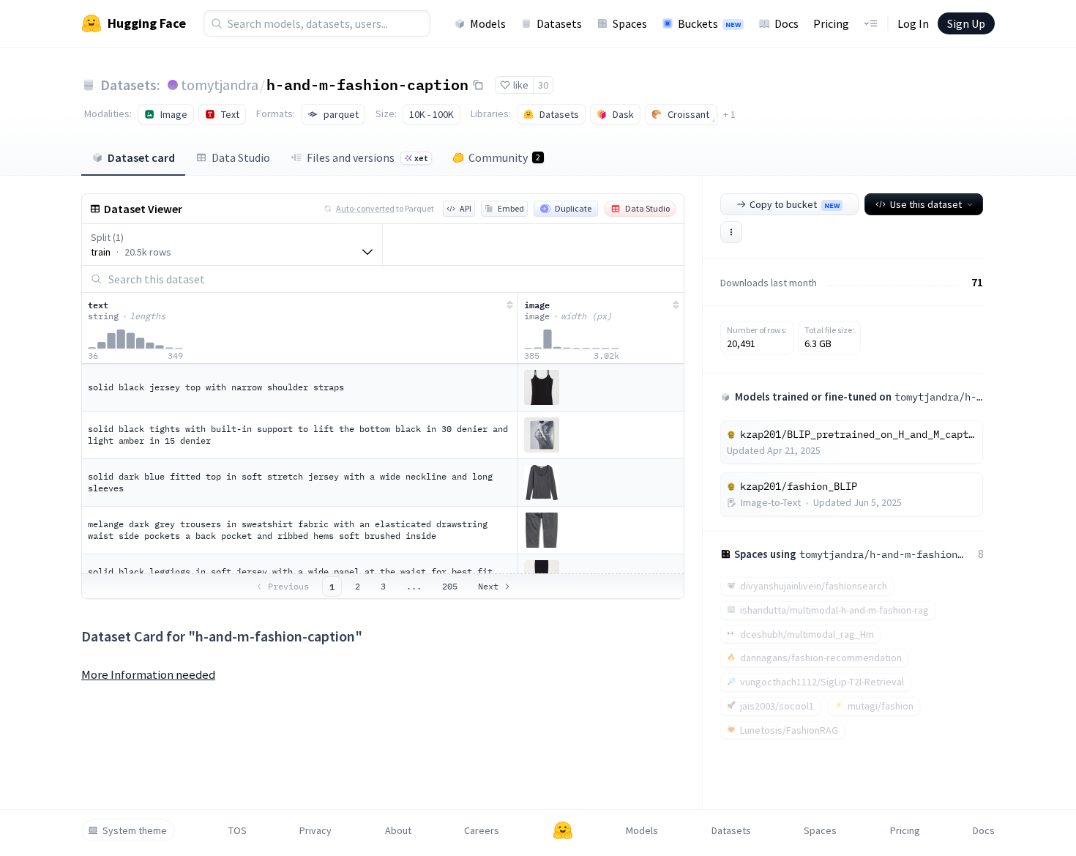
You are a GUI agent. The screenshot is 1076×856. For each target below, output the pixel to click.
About (398, 830)
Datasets (559, 23)
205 (449, 586)
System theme (134, 830)
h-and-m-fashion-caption (367, 84)
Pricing (831, 23)
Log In (913, 23)
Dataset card (141, 157)
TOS (237, 830)
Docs (786, 23)
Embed (511, 208)
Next (488, 586)
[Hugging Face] (563, 830)
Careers (481, 830)
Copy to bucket (795, 204)
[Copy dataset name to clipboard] (478, 85)
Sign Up (966, 23)
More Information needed (148, 674)
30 (543, 85)
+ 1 (729, 114)
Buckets (709, 23)
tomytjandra (219, 84)
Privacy (315, 830)
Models (488, 23)
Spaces (630, 23)
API (465, 208)
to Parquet (385, 208)
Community (504, 157)
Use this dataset (926, 204)
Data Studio (241, 157)
